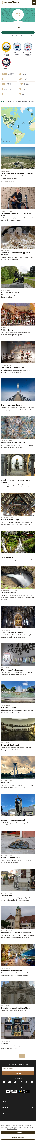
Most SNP (5, 783)
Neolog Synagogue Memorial (13, 820)
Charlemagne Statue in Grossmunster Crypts (15, 481)
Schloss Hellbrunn (8, 330)
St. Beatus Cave (7, 557)
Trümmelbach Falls (8, 593)
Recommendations (21, 101)
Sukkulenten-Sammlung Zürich (13, 443)
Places (4, 1101)
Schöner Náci (6, 895)
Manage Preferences (18, 1137)
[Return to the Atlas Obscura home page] (12, 2)
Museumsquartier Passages (12, 670)
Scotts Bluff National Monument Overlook (17, 173)
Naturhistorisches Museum (11, 970)
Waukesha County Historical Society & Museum (16, 214)
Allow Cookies (18, 1132)
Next (22, 1056)
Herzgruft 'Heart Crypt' (10, 745)
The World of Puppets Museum (13, 367)
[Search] (30, 2)
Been (2, 101)
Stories (31, 101)
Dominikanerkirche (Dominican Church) (16, 1008)
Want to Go (10, 101)
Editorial (5, 1107)
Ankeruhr (4, 1043)
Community (6, 1119)
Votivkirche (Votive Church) (12, 632)
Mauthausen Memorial (10, 292)
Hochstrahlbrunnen (8, 707)
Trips (4, 1113)
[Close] (34, 1123)
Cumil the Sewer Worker (10, 858)
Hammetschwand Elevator (11, 405)
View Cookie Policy (12, 1129)
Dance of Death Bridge (10, 520)
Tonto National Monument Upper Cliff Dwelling (15, 254)
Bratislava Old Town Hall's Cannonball (16, 933)
